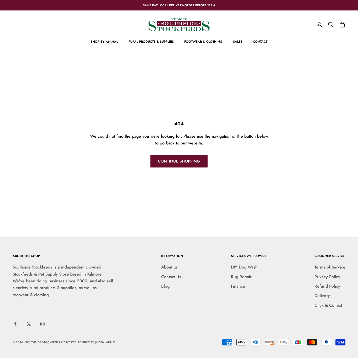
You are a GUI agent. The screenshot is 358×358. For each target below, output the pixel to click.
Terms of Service (329, 267)
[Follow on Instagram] (42, 324)
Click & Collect (328, 305)
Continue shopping (179, 161)
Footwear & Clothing (203, 41)
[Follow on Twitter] (28, 324)
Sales (237, 41)
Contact (260, 41)
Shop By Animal (104, 41)
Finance (238, 286)
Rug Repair (241, 277)
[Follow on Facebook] (15, 324)
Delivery (322, 296)
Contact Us (171, 277)
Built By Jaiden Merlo (98, 342)
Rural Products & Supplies (151, 41)
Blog (165, 286)
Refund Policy (327, 286)
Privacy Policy (327, 277)
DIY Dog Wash (244, 267)
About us (169, 267)
